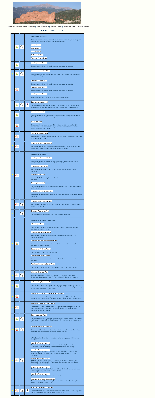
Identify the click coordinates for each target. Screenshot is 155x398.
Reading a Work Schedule (39, 166)
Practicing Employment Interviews (42, 387)
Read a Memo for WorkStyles (41, 232)
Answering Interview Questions (41, 326)
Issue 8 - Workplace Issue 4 (40, 367)
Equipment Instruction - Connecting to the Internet (47, 293)
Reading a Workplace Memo (40, 255)
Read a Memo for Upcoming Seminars (44, 240)
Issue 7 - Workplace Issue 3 (40, 358)
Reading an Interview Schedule (41, 158)
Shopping (19, 26)
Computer (53, 26)
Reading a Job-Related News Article (43, 303)
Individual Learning (83, 26)
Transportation (45, 26)
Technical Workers (37, 55)
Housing (25, 26)
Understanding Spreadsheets (41, 282)
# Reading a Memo (37, 224)
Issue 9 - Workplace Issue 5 (40, 374)
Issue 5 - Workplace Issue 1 (40, 343)
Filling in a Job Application (39, 133)
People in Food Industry (39, 58)
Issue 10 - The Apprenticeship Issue (43, 379)
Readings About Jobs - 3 (39, 87)
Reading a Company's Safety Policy (43, 264)
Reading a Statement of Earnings (42, 191)
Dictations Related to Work (40, 211)
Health (38, 26)
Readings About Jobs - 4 (39, 94)
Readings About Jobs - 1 (39, 63)
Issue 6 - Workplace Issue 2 (40, 350)
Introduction (11, 26)
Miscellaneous (67, 26)
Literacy (74, 26)
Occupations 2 (36, 48)
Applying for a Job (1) (38, 183)
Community (31, 26)
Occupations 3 (36, 51)
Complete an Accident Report (41, 249)
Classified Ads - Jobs (38, 112)
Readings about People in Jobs (41, 201)
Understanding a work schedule (41, 143)
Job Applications (36, 122)
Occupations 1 (36, 45)
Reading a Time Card (38, 174)
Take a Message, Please (39, 315)
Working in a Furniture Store (40, 71)
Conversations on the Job (39, 102)
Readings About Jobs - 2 (39, 81)
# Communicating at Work (39, 272)
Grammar (59, 26)
